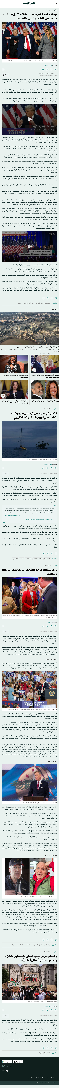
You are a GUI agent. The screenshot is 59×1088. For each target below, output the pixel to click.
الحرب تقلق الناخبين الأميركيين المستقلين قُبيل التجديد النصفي (38, 347)
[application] (29, 119)
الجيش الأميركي (37, 558)
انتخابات (28, 945)
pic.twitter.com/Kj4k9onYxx (12, 515)
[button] (29, 119)
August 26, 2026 (48, 519)
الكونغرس (20, 945)
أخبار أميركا (47, 558)
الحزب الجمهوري (37, 945)
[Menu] (56, 4)
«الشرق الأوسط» (48, 65)
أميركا (19, 303)
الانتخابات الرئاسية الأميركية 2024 (41, 303)
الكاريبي (15, 558)
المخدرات (28, 558)
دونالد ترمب (26, 303)
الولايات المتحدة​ (46, 10)
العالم (55, 10)
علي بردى (50, 622)
